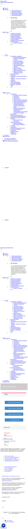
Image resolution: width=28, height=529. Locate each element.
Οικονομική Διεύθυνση (16, 36)
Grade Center (13, 134)
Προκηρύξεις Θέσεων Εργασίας (20, 95)
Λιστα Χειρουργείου (9, 467)
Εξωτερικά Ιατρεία (15, 73)
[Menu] (2, 518)
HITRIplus (13, 132)
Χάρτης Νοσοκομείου (15, 82)
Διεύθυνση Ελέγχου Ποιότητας (17, 40)
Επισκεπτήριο (8, 471)
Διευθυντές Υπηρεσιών (16, 33)
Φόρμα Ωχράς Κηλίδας (18, 63)
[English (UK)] (5, 527)
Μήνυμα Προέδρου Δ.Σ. (17, 10)
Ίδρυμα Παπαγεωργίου (16, 15)
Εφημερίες (13, 75)
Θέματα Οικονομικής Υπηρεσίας (20, 101)
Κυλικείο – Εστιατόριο (15, 84)
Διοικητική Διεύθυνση (15, 35)
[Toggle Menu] (1, 6)
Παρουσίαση (13, 114)
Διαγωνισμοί (16, 96)
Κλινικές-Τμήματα (9, 470)
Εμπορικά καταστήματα (16, 83)
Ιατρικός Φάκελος (17, 67)
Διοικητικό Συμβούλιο (16, 11)
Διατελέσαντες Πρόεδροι (17, 12)
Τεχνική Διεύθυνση (15, 39)
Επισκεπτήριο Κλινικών (19, 62)
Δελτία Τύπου (16, 97)
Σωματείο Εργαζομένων (16, 129)
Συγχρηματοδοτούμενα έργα (17, 115)
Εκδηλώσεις (13, 130)
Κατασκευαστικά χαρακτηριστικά (18, 117)
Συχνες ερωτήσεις (8, 469)
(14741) (18, 459)
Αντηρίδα (13, 125)
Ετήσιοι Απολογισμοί (18, 119)
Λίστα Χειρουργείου (18, 64)
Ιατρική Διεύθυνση (15, 41)
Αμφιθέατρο (13, 126)
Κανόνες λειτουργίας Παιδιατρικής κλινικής (18, 72)
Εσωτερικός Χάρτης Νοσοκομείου (12, 457)
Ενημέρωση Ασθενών (18, 60)
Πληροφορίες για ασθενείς (16, 56)
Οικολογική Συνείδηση (16, 122)
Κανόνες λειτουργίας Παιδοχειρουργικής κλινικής (19, 70)
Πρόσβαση (13, 80)
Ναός (12, 85)
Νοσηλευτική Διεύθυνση (16, 34)
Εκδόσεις (13, 118)
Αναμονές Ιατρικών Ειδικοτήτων (20, 99)
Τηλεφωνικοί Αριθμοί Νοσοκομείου (18, 116)
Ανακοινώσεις (14, 94)
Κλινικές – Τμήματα (18, 42)
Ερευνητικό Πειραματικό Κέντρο (18, 128)
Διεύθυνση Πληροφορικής (16, 38)
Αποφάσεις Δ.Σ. (17, 98)
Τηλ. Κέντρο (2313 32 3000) (11, 458)
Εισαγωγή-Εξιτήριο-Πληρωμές (20, 57)
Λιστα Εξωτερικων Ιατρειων (11, 466)
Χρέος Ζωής (16, 121)
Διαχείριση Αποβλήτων (18, 123)
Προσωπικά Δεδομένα (9, 521)
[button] (14, 402)
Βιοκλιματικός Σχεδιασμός (19, 124)
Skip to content (4, 1)
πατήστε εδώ (6, 445)
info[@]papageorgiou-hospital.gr (11, 460)
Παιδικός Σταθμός (14, 131)
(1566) (14, 459)
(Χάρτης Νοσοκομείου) (8, 435)
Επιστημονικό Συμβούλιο (17, 14)
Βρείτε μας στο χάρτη (9, 456)
